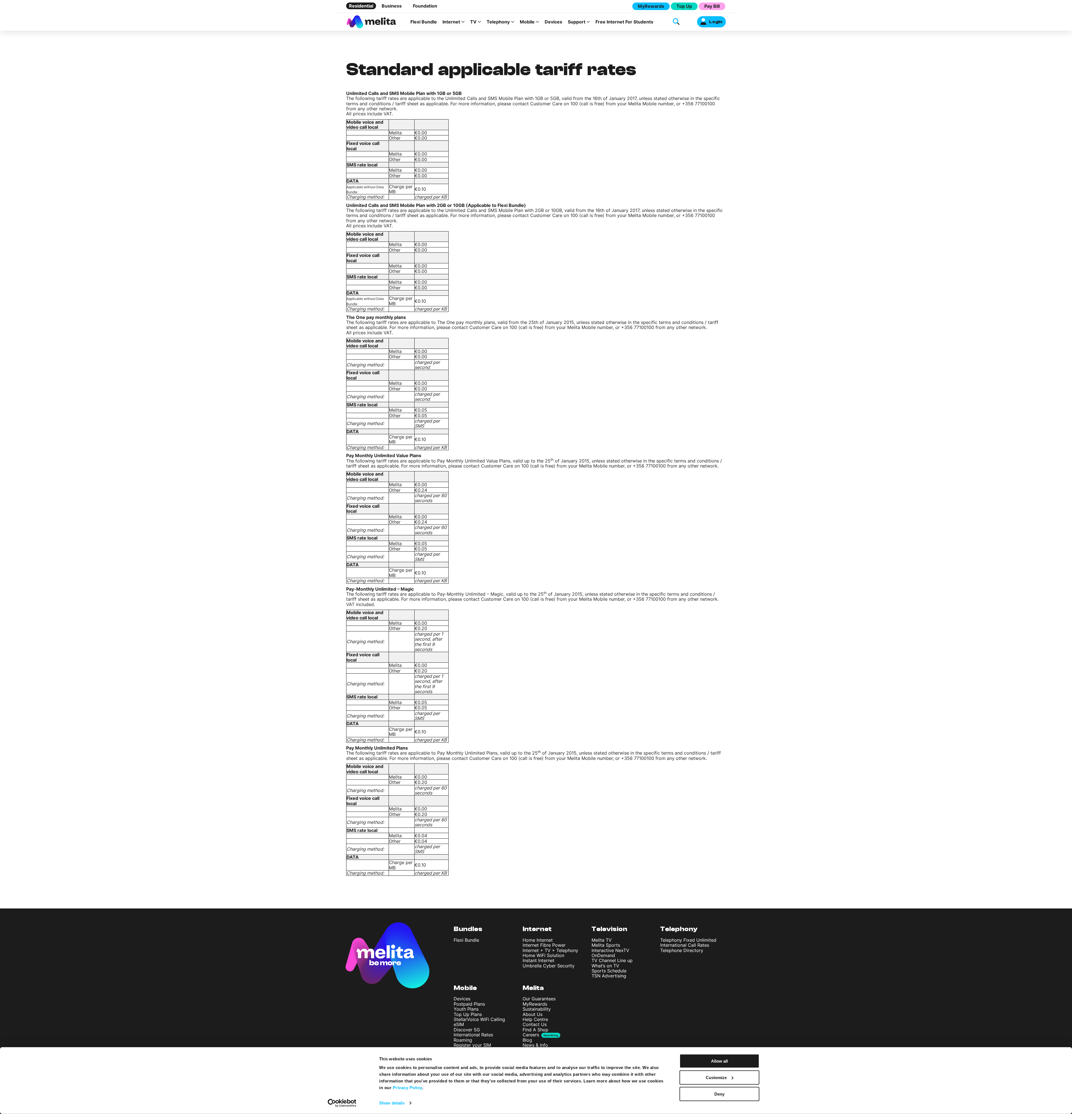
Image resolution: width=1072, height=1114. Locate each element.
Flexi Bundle (423, 21)
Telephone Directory (681, 950)
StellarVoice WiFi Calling (479, 1019)
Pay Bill (712, 6)
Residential (361, 6)
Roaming (463, 1040)
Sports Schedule (609, 971)
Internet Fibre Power (544, 945)
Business (392, 6)
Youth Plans (466, 1009)
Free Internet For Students (624, 21)
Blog (527, 1040)
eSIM (459, 1024)
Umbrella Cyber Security (549, 966)
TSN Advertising (609, 976)
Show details (392, 1103)
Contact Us (535, 1024)
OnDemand (603, 955)
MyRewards (651, 6)
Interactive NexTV (610, 950)
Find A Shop (535, 1029)
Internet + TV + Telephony (550, 950)
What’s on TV (605, 966)
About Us (532, 1014)
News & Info (535, 1045)
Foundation (425, 6)
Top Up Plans (468, 1014)
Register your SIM (472, 1045)
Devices (553, 21)
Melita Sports (606, 945)
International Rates (473, 1034)
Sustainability (537, 1009)
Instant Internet (538, 960)
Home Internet (538, 940)
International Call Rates (684, 945)
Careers (531, 1034)
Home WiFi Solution (543, 955)
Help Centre (535, 1019)
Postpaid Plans (469, 1004)
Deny (719, 1093)
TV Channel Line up (612, 960)
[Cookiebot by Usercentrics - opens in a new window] (342, 1103)
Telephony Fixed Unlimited (688, 940)
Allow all (719, 1061)
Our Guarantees (539, 998)
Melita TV (602, 940)
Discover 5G (467, 1029)
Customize (716, 1077)
